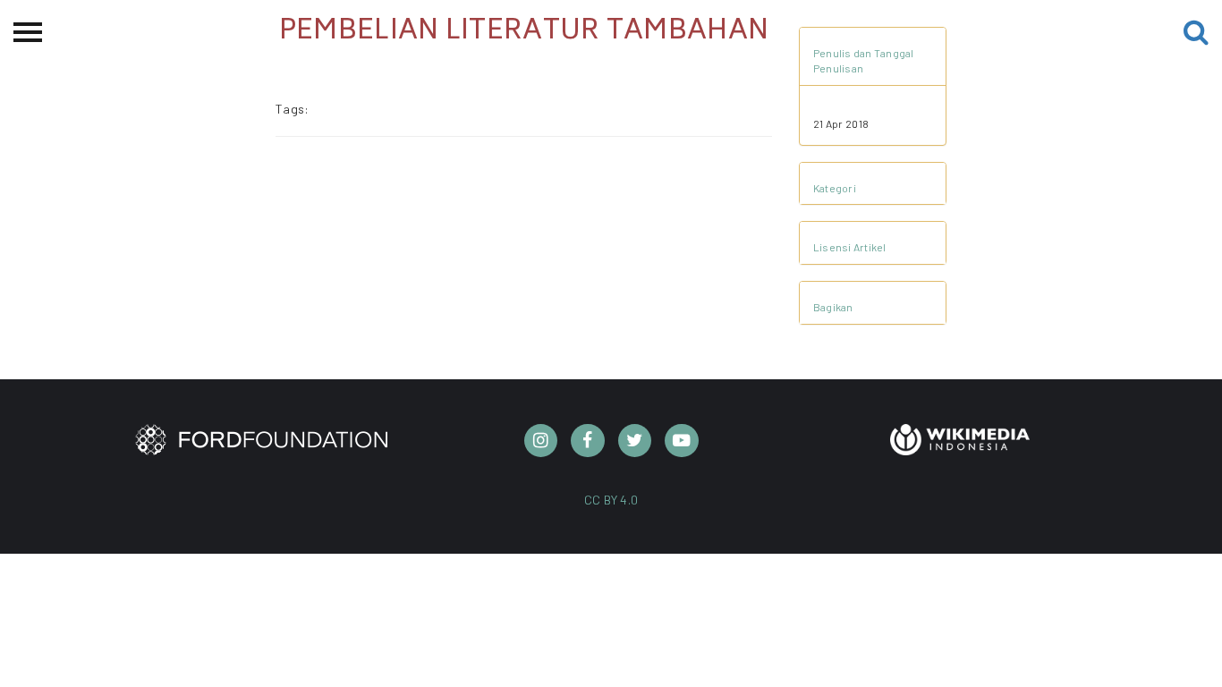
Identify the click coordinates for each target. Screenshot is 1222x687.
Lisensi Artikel (850, 247)
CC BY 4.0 (611, 499)
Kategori (834, 188)
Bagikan (833, 307)
